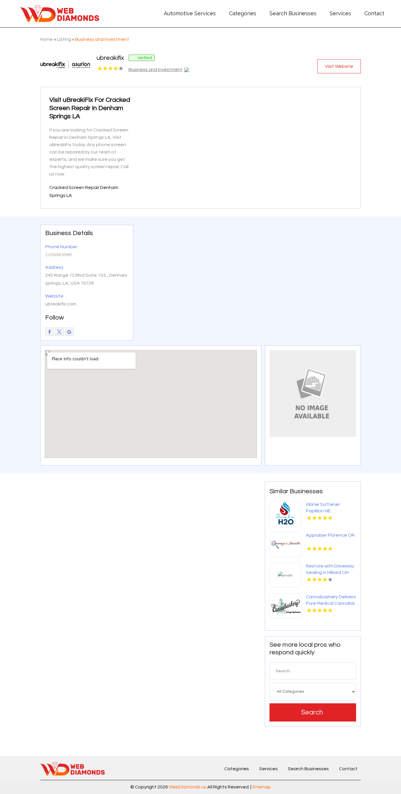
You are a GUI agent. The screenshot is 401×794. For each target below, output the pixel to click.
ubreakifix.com (60, 304)
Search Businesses (292, 13)
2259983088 (58, 254)
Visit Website (339, 66)
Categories (242, 13)
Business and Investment (102, 39)
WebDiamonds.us (187, 787)
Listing (64, 39)
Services (340, 13)
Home (46, 39)
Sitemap (261, 787)
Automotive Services (190, 13)
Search (312, 712)
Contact (374, 13)
